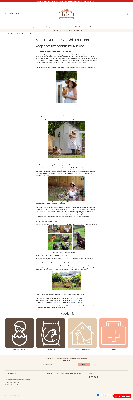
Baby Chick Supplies (19, 349)
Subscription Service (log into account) (57, 27)
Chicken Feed (51, 349)
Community (103, 27)
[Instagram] (95, 377)
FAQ (6, 377)
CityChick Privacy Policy (12, 385)
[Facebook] (89, 377)
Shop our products (36, 27)
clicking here (78, 300)
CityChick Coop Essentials (82, 349)
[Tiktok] (97, 377)
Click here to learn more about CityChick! (17, 380)
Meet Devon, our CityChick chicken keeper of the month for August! (25, 33)
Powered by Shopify (23, 395)
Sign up (84, 364)
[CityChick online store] (66, 188)
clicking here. (78, 298)
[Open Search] (6, 13)
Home (27, 27)
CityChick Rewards (91, 27)
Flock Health (113, 349)
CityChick (15, 395)
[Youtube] (92, 377)
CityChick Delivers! (77, 27)
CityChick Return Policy (12, 382)
